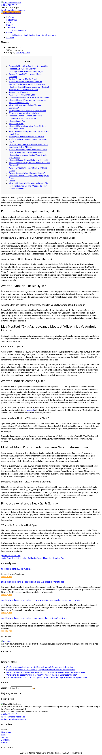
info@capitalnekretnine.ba (13, 716)
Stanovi (4, 737)
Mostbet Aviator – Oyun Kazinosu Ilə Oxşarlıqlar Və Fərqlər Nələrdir (25, 116)
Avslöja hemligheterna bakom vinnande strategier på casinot (34, 617)
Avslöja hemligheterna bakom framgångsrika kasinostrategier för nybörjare (41, 599)
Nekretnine (6, 732)
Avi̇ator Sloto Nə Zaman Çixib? (23, 94)
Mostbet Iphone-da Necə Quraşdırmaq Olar (29, 183)
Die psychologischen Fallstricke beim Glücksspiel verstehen (33, 581)
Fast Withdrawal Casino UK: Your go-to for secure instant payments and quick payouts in (46, 677)
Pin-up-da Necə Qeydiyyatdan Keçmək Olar (28, 66)
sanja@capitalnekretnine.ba (13, 719)
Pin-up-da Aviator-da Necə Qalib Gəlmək (27, 110)
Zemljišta (5, 739)
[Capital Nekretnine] (11, 12)
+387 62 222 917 (9, 714)
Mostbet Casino (16, 123)
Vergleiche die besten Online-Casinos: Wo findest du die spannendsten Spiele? (41, 674)
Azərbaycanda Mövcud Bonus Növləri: (26, 136)
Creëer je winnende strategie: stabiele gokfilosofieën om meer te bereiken (39, 667)
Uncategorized (23, 52)
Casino (12, 180)
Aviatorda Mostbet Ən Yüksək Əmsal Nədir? (29, 97)
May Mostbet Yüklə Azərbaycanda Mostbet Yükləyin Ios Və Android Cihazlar (29, 88)
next (32, 558)
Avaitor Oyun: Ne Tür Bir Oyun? (23, 79)
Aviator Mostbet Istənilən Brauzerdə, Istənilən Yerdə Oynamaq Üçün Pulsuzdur (27, 82)
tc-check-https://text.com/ (16, 568)
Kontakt (5, 742)
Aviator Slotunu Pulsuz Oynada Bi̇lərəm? (27, 173)
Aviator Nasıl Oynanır (18, 92)
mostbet (30, 410)
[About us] (6, 641)
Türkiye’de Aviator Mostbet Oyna (24, 113)
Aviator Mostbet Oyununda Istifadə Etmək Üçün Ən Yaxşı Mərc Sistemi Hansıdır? (28, 150)
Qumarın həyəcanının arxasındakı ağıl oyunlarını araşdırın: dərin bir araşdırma (40, 669)
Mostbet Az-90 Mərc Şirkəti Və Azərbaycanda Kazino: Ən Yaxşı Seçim (26, 70)
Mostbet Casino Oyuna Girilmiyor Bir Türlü (28, 160)
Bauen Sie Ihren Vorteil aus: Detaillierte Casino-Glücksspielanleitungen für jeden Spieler (45, 672)
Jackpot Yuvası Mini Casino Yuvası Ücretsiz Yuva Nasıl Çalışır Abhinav (28, 145)
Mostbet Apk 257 (17, 121)
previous (10, 555)
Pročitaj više (6, 576)
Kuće (3, 734)
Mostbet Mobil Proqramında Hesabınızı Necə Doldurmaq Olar (27, 101)
